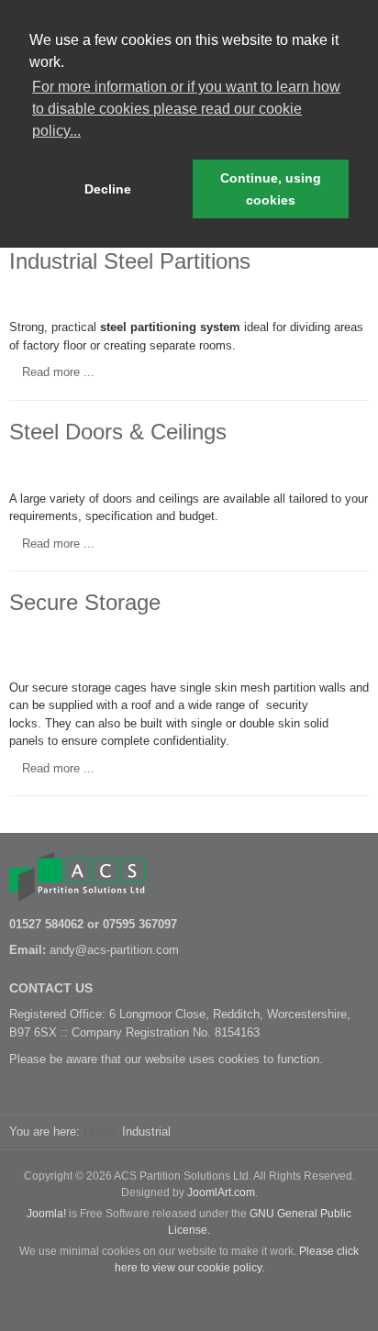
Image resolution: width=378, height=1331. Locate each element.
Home (99, 1131)
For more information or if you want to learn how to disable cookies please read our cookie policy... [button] (186, 109)
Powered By (189, 1299)
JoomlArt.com (221, 1192)
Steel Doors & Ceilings (118, 431)
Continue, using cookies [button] (270, 189)
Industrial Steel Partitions (129, 261)
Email (357, 291)
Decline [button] (107, 189)
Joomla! (46, 1213)
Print (335, 291)
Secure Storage (85, 602)
